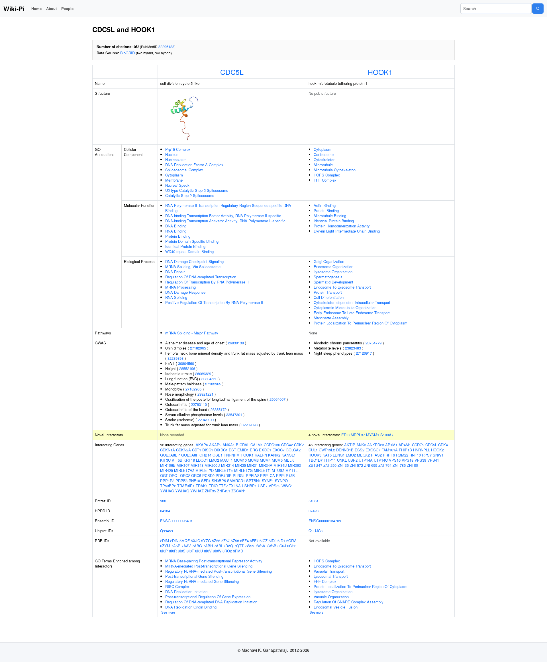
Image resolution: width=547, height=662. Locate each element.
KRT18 (189, 460)
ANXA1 (229, 444)
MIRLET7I (262, 470)
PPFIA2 (252, 475)
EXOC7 (278, 450)
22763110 (199, 404)
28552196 (187, 368)
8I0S (181, 551)
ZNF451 (223, 491)
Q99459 (166, 530)
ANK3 (361, 444)
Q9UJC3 (316, 530)
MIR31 (252, 465)
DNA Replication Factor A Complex (194, 164)
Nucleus (172, 154)
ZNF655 (370, 465)
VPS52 (274, 485)
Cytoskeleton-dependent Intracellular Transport (352, 302)
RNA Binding (175, 231)
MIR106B (167, 465)
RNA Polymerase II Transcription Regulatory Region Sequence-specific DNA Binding (228, 208)
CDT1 (196, 450)
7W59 (249, 545)
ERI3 (345, 434)
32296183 (166, 46)
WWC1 (287, 485)
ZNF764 (384, 465)
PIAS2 (376, 455)
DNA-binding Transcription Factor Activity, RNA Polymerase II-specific (223, 215)
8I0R (173, 551)
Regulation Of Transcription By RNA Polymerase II (207, 282)
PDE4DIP (224, 475)
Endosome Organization (333, 266)
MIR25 (240, 465)
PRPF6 (389, 455)
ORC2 (185, 475)
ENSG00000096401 (176, 520)
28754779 (373, 343)
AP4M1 (405, 444)
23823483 (353, 348)
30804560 (186, 363)
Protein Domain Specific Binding (192, 241)
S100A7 (386, 434)
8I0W (217, 551)
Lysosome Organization (333, 271)
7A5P (175, 545)
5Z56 (216, 540)
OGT (164, 475)
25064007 (277, 399)
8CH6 (291, 545)
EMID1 (243, 450)
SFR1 (206, 480)
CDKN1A (167, 450)
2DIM (164, 540)
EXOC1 (265, 450)
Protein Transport (328, 292)
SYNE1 (268, 480)
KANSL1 (288, 455)
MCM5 (277, 460)
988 (163, 500)
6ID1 (281, 540)
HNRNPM (232, 455)
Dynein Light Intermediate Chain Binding (347, 231)
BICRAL (242, 444)
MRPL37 (358, 434)
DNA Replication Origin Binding (191, 607)
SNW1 (438, 455)
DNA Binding (175, 226)
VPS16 (395, 460)
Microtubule (323, 164)
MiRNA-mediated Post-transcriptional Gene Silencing (208, 566)
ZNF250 (329, 465)
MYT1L (291, 470)
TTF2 (223, 485)
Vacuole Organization (331, 596)
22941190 (206, 419)
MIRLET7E (224, 470)
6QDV (291, 540)
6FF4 (244, 540)
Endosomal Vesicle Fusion (336, 607)
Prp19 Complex (178, 149)
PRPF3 (181, 480)
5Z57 (225, 540)
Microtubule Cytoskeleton (335, 169)
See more (168, 612)
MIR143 (197, 465)
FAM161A (389, 450)
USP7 (263, 485)
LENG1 (339, 455)
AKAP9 (215, 444)
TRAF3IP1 (186, 485)
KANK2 (274, 455)
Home (36, 8)
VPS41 (433, 460)
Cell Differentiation (329, 297)
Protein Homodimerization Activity (342, 226)
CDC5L (232, 72)
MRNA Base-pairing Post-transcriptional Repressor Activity (213, 561)
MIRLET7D (204, 470)
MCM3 (253, 460)
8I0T (190, 551)
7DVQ (228, 545)
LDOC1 (202, 460)
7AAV (186, 545)
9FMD (238, 551)
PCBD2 (208, 475)
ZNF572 (356, 465)
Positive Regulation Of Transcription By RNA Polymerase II (214, 302)
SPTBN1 (253, 480)
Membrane (174, 180)
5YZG (206, 540)
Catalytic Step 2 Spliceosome (189, 195)
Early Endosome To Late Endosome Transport (352, 312)
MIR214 (227, 465)
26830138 (236, 343)
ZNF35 (210, 491)
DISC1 (207, 450)
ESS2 (359, 450)
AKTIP (349, 444)
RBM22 (402, 455)
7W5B (271, 545)
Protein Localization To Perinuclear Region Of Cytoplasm (360, 323)
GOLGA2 (293, 450)
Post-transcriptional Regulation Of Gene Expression (207, 596)
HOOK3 (315, 455)
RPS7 (427, 455)
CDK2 (299, 444)
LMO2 (214, 460)
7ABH (208, 545)
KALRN (261, 455)
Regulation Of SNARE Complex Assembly (348, 602)
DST (232, 450)
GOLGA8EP (170, 455)
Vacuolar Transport (329, 571)
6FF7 (254, 540)
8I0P (164, 551)
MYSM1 (372, 434)
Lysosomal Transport (331, 576)
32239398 (175, 358)
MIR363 (294, 465)
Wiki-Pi (14, 9)
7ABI (218, 545)
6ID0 (272, 540)
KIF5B (177, 460)
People (67, 8)
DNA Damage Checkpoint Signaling (194, 261)
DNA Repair (175, 271)
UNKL (342, 460)
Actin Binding (325, 205)
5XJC (195, 540)
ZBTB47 (315, 465)
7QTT (239, 545)
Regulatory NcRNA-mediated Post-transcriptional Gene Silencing (218, 571)
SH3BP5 (219, 480)
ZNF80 (412, 465)
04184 (165, 510)
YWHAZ (197, 491)
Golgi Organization (329, 261)
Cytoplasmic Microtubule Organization (345, 307)
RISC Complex (177, 586)
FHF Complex (325, 180)
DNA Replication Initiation (186, 591)
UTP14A (366, 460)
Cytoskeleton (324, 159)
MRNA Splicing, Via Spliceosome (193, 266)
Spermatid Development (333, 282)
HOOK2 (437, 450)
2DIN (174, 540)
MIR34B (280, 465)
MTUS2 (278, 470)
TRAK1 (202, 485)
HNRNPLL (421, 450)
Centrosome (324, 154)
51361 (314, 500)
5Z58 (235, 540)
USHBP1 (249, 485)
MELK (289, 460)
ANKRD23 (375, 444)
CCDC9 (418, 444)
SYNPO (281, 480)
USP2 (353, 460)
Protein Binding (177, 236)
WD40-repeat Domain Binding (189, 251)
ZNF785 (399, 465)
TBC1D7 (316, 460)
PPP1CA (267, 475)
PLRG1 (239, 475)
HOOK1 (380, 72)
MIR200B (212, 465)
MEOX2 (363, 455)
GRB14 (205, 455)
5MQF (184, 540)
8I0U (199, 551)
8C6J (281, 545)
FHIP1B (405, 450)
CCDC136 (272, 444)
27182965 (198, 348)
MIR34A (265, 465)
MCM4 (265, 460)
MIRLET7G (243, 470)
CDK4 (443, 444)
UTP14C (381, 460)
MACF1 (226, 460)
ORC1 (174, 475)
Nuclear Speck (177, 185)
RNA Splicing (176, 297)
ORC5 (196, 475)
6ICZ (264, 540)
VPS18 (407, 460)
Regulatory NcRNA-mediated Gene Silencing (202, 581)
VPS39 (420, 460)
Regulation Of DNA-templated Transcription (200, 276)
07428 (314, 510)
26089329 (203, 373)
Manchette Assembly (331, 317)
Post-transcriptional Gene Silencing (194, 576)
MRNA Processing (180, 287)
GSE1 (218, 455)
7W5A (260, 545)
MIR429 (166, 470)
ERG (254, 450)
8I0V (208, 551)
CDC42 (287, 444)
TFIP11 (330, 460)
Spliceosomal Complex (184, 169)
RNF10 (194, 480)
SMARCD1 (236, 480)
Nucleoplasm (176, 159)
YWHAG (167, 491)
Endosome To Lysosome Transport (342, 287)
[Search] (538, 8)
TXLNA (235, 485)
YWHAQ (182, 491)
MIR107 (183, 465)
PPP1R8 (167, 480)
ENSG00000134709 (325, 520)
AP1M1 (391, 444)
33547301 (234, 414)
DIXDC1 (221, 450)
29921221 (205, 394)
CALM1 (256, 444)
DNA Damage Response (185, 292)
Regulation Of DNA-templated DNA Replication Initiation (211, 602)
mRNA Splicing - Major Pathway (191, 333)
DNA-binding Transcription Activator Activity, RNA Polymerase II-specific (225, 220)
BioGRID (127, 52)
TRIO (213, 485)
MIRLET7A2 (184, 470)
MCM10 (240, 460)
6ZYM (165, 545)
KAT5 (327, 455)
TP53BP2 (168, 485)
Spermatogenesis (328, 276)
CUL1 (313, 450)
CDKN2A (183, 450)
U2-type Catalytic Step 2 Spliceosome (196, 190)
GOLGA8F (189, 455)
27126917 (364, 353)
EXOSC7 (373, 450)
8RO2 (227, 551)
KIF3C (165, 460)
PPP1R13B (285, 475)
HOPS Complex (327, 175)
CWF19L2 (327, 450)
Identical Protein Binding (185, 246)
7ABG (197, 545)
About (51, 8)
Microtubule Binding (330, 215)
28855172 (218, 409)
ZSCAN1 (238, 491)
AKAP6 (202, 444)
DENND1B (345, 450)
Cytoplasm (174, 175)
